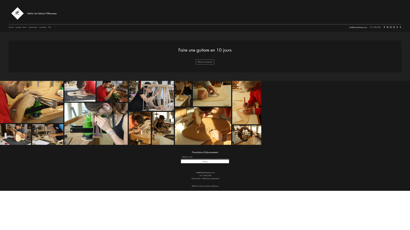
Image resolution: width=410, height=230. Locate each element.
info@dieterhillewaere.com (205, 173)
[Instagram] (388, 27)
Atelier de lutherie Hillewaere (42, 13)
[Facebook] (397, 27)
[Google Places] (384, 27)
